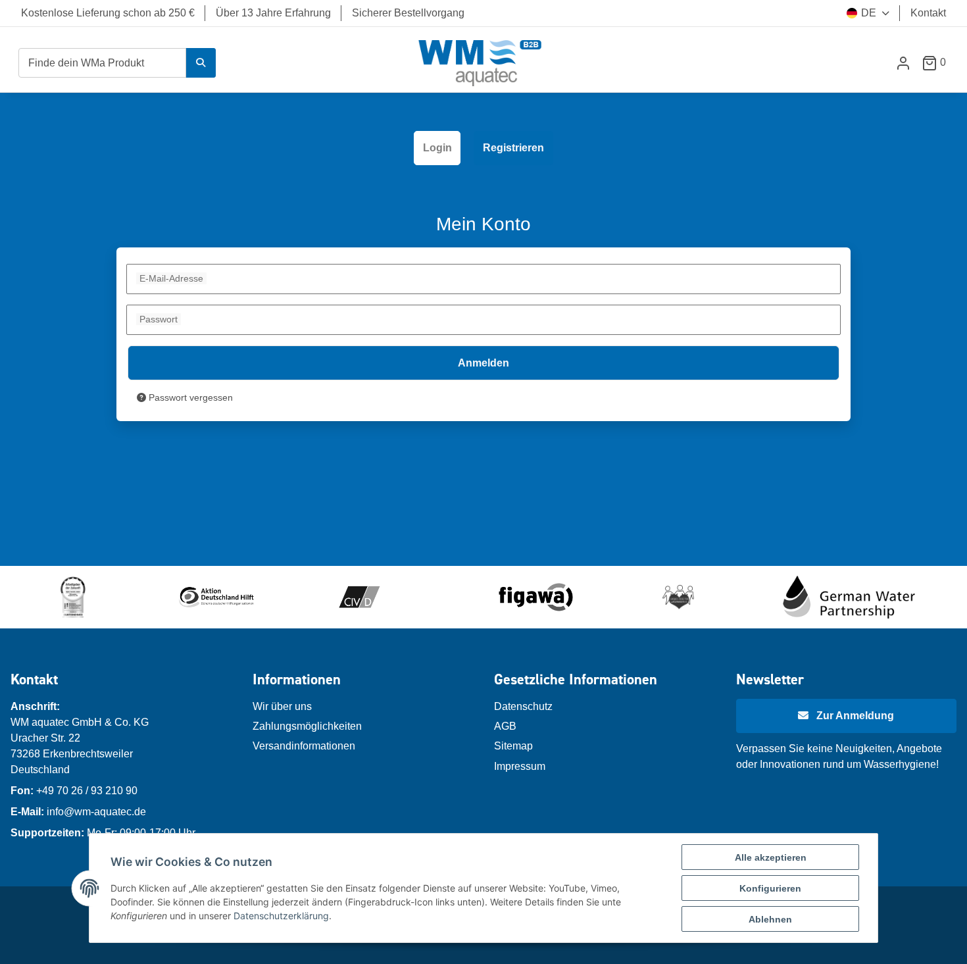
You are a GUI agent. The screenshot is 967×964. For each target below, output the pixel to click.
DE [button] (868, 12)
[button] (903, 63)
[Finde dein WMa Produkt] (201, 63)
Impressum (519, 766)
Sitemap (513, 745)
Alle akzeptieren (770, 857)
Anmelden (483, 362)
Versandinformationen (304, 745)
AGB (505, 726)
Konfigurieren (770, 888)
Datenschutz (523, 706)
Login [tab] (437, 147)
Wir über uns (282, 706)
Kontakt (928, 12)
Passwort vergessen (189, 397)
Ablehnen (770, 919)
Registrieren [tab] (513, 147)
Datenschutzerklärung (281, 915)
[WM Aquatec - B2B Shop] (480, 63)
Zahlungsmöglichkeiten (307, 726)
